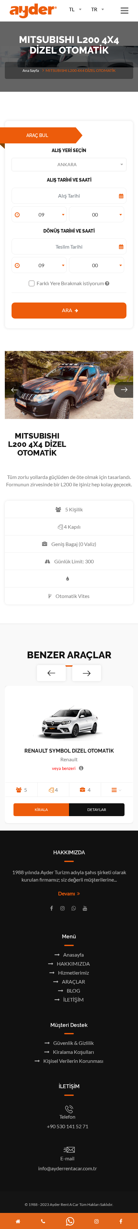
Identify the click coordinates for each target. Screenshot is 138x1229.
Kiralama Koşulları (73, 1052)
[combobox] (72, 8)
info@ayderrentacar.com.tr (67, 1168)
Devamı (67, 893)
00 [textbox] (95, 214)
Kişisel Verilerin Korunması (72, 1061)
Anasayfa (73, 955)
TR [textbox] (94, 9)
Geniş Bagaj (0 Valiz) (73, 544)
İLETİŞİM (73, 999)
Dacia (105, 759)
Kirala (77, 809)
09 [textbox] (41, 214)
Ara (67, 310)
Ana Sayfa (30, 70)
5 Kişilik (73, 509)
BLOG (73, 990)
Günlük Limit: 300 (73, 561)
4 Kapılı (72, 527)
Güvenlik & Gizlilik (73, 1043)
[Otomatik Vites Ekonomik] (21, 789)
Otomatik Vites (72, 596)
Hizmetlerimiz (73, 972)
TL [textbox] (71, 9)
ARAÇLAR (73, 981)
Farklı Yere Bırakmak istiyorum (71, 283)
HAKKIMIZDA (73, 963)
